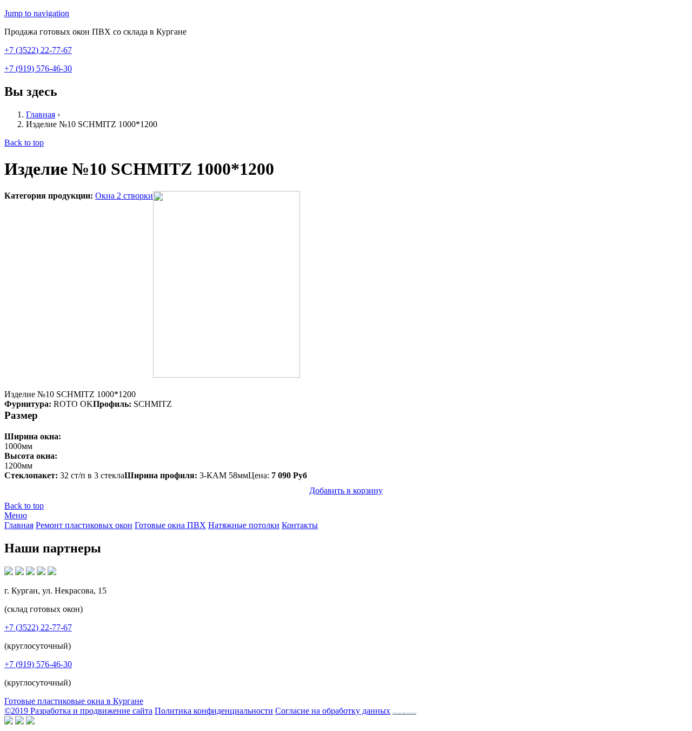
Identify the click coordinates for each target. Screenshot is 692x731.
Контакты (300, 525)
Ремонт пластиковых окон (84, 525)
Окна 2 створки (124, 195)
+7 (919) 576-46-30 (38, 68)
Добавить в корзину (346, 490)
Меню (15, 515)
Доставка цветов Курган (404, 713)
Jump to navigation (36, 13)
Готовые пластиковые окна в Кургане (73, 701)
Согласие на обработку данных (332, 710)
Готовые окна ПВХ (170, 525)
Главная (40, 114)
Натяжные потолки (244, 525)
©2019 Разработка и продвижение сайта (78, 710)
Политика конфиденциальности (214, 710)
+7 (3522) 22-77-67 (38, 50)
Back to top (24, 142)
